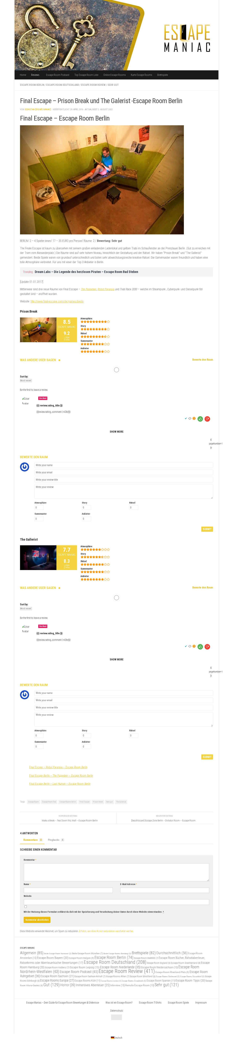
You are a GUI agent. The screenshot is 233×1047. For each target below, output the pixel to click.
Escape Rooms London (111, 981)
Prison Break (98, 802)
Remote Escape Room (139, 985)
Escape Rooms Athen (117, 976)
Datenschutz (116, 1010)
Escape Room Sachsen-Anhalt (90, 976)
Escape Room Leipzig (84, 967)
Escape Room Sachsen (57, 976)
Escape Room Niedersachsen (159, 967)
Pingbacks (55, 839)
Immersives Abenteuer (93, 985)
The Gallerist (121, 802)
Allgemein (32, 952)
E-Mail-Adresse (128, 884)
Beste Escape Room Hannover (58, 953)
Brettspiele (162, 74)
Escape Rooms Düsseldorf (192, 976)
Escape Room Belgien (81, 957)
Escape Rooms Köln (87, 980)
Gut (51, 984)
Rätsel (132, 502)
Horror (67, 985)
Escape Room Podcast (57, 74)
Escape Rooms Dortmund (168, 976)
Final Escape (84, 802)
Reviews (35, 74)
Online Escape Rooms (114, 74)
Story (84, 502)
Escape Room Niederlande (120, 967)
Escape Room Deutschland (62, 84)
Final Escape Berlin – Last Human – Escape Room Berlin (59, 784)
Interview (117, 985)
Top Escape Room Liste (86, 74)
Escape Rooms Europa (57, 980)
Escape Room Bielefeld (146, 958)
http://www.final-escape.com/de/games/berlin (57, 301)
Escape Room (33, 802)
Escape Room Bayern (52, 958)
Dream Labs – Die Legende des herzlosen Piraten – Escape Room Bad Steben (86, 272)
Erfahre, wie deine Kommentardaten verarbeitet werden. (106, 931)
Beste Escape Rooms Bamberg (117, 953)
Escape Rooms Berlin (68, 802)
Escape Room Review (93, 84)
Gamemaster (41, 514)
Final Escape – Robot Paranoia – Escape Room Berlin (58, 767)
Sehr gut (113, 84)
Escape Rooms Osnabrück (134, 981)
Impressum (201, 1002)
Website (27, 896)
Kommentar (30, 860)
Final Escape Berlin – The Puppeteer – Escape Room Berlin (61, 775)
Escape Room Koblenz (57, 967)
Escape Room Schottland (142, 976)
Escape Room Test (49, 802)
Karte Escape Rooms (141, 74)
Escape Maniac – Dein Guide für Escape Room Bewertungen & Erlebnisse (62, 1002)
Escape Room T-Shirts (150, 1002)
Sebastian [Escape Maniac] (38, 109)
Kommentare (32, 839)
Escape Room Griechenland (185, 963)
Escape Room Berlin (32, 84)
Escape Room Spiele (178, 1002)
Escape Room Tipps (190, 980)
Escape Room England (158, 963)
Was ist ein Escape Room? (119, 1002)
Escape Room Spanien (161, 980)
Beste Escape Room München (87, 953)
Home (23, 74)
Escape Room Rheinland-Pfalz (172, 972)
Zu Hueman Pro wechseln (59, 1026)
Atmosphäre (40, 502)
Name (27, 884)
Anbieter (86, 514)
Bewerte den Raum (202, 359)
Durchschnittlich (172, 953)
